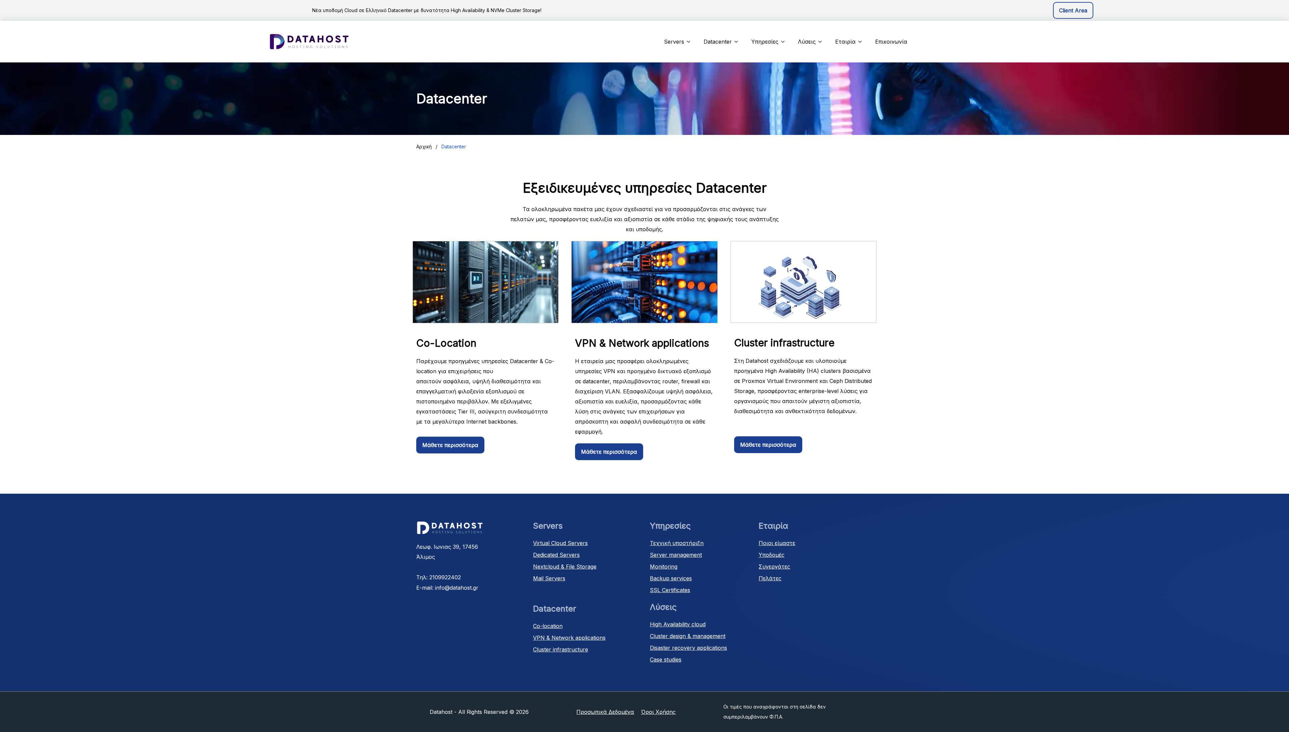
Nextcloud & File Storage (564, 566)
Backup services (671, 578)
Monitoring (663, 566)
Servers (674, 41)
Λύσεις (807, 41)
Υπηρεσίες (764, 41)
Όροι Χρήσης (658, 712)
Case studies (665, 659)
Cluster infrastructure (560, 649)
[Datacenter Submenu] (738, 41)
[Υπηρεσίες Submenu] (784, 41)
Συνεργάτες (774, 566)
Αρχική (424, 146)
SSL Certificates (670, 590)
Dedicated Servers (556, 554)
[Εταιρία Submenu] (862, 41)
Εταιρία (845, 41)
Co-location (548, 626)
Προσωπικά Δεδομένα (605, 712)
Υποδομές (771, 554)
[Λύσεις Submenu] (822, 41)
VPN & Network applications (569, 637)
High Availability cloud (678, 624)
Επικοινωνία (891, 41)
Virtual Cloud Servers (560, 543)
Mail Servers (549, 578)
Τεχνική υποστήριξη (677, 543)
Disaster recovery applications (688, 647)
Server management (676, 554)
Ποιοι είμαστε (777, 543)
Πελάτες (770, 578)
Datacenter (718, 41)
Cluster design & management (687, 636)
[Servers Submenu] (690, 41)
